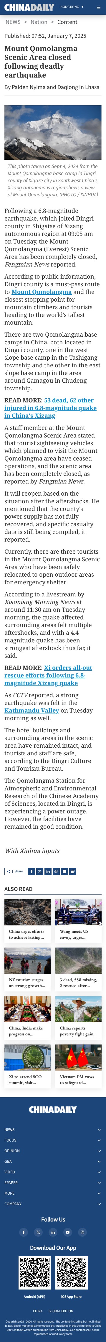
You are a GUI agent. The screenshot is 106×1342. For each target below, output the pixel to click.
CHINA (38, 1311)
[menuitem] (69, 7)
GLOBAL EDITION (61, 1311)
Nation (39, 22)
